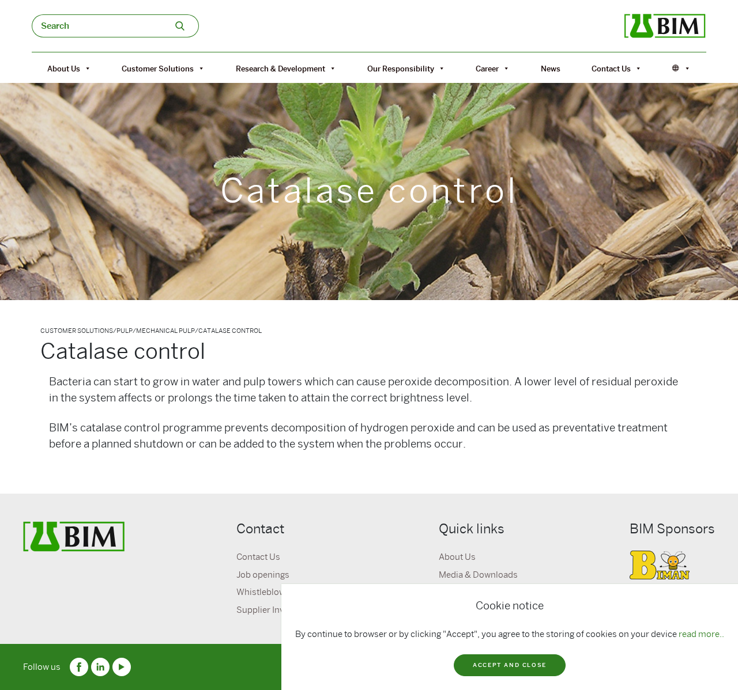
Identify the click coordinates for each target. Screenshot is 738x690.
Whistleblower (264, 592)
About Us (63, 68)
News (550, 68)
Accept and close (510, 665)
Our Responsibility (400, 68)
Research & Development (280, 68)
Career (487, 68)
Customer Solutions (158, 68)
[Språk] (681, 68)
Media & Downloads (478, 574)
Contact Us (611, 68)
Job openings (262, 574)
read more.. (701, 634)
